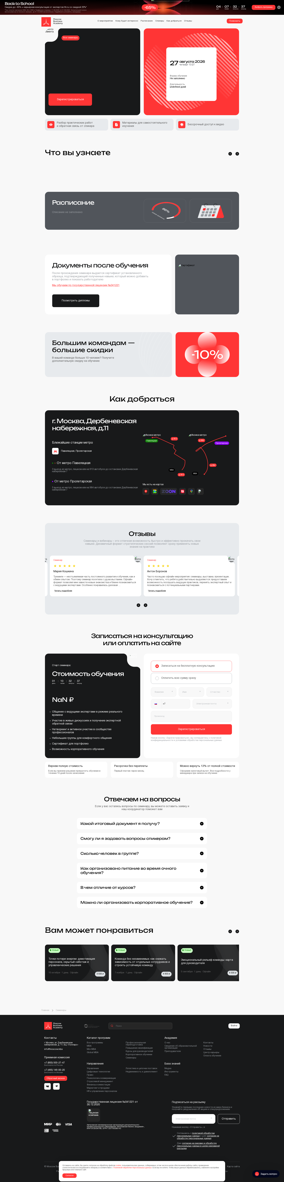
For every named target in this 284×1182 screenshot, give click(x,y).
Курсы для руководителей (139, 1051)
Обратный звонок (56, 1078)
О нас (167, 1043)
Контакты (208, 1043)
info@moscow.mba (53, 1049)
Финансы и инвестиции (98, 1085)
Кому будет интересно (127, 21)
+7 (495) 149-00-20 (54, 1070)
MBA (89, 1046)
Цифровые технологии (98, 1072)
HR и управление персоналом (102, 1091)
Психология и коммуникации (101, 1078)
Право (90, 1075)
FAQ (166, 1075)
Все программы (95, 1043)
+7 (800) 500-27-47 (54, 1063)
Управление (93, 1069)
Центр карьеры (211, 1053)
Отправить (229, 1119)
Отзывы (188, 21)
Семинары (131, 1058)
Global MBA (92, 1053)
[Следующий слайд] (237, 154)
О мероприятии (105, 21)
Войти (234, 1026)
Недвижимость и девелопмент (142, 1072)
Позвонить (234, 21)
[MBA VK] (47, 1086)
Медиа (167, 1069)
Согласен (70, 1175)
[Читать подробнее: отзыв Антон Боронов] (63, 591)
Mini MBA (91, 1049)
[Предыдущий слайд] (230, 154)
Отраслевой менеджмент (100, 1082)
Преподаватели (172, 1051)
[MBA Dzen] (56, 1086)
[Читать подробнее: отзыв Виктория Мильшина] (157, 591)
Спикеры (159, 21)
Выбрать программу (263, 7)
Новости (207, 1046)
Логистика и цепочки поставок (141, 1069)
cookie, (118, 1165)
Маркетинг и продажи (98, 1088)
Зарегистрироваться (70, 99)
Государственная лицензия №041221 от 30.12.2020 (112, 1103)
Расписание (147, 21)
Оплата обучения (212, 1056)
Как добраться (174, 21)
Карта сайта (233, 1167)
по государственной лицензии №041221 (94, 285)
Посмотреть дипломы (76, 300)
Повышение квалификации (139, 1048)
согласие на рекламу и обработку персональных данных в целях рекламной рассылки (198, 1146)
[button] (156, 703)
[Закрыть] (279, 7)
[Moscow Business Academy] (52, 21)
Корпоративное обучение (139, 1055)
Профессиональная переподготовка (136, 1044)
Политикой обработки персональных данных (132, 1168)
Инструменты (171, 1072)
